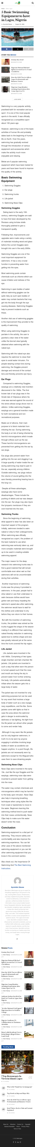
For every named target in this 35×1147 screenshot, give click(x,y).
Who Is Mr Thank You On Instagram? (19, 1087)
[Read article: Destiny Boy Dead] (5, 62)
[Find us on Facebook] (13, 1142)
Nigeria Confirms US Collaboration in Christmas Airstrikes (10, 1022)
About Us (5, 1124)
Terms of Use (17, 1129)
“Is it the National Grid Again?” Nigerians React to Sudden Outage (11, 1010)
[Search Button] (33, 3)
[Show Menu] (2, 3)
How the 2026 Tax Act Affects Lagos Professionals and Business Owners (21, 79)
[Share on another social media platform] (28, 49)
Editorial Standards (9, 1126)
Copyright (27, 1124)
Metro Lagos (9, 8)
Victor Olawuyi (6, 954)
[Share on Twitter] (17, 49)
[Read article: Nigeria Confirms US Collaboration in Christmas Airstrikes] (29, 1022)
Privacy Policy (25, 1126)
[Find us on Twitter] (15, 1142)
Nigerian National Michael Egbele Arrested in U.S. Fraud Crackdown (21, 69)
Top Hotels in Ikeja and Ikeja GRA (18, 1093)
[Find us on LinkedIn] (18, 1142)
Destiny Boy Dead (17, 60)
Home (2, 8)
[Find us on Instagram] (20, 1142)
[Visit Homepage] (17, 3)
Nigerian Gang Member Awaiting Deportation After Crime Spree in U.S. (20, 89)
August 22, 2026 (19, 24)
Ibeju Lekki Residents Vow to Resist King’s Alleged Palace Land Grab (11, 1034)
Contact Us (20, 1124)
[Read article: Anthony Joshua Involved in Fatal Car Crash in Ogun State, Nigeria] (29, 998)
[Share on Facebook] (6, 49)
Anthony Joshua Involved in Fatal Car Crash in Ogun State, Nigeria (12, 998)
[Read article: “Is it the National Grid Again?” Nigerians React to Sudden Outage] (29, 1010)
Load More (17, 99)
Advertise (12, 1124)
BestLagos (19, 1138)
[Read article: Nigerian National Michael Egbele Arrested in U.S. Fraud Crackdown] (5, 70)
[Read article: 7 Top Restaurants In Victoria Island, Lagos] (17, 1062)
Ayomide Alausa (7, 24)
